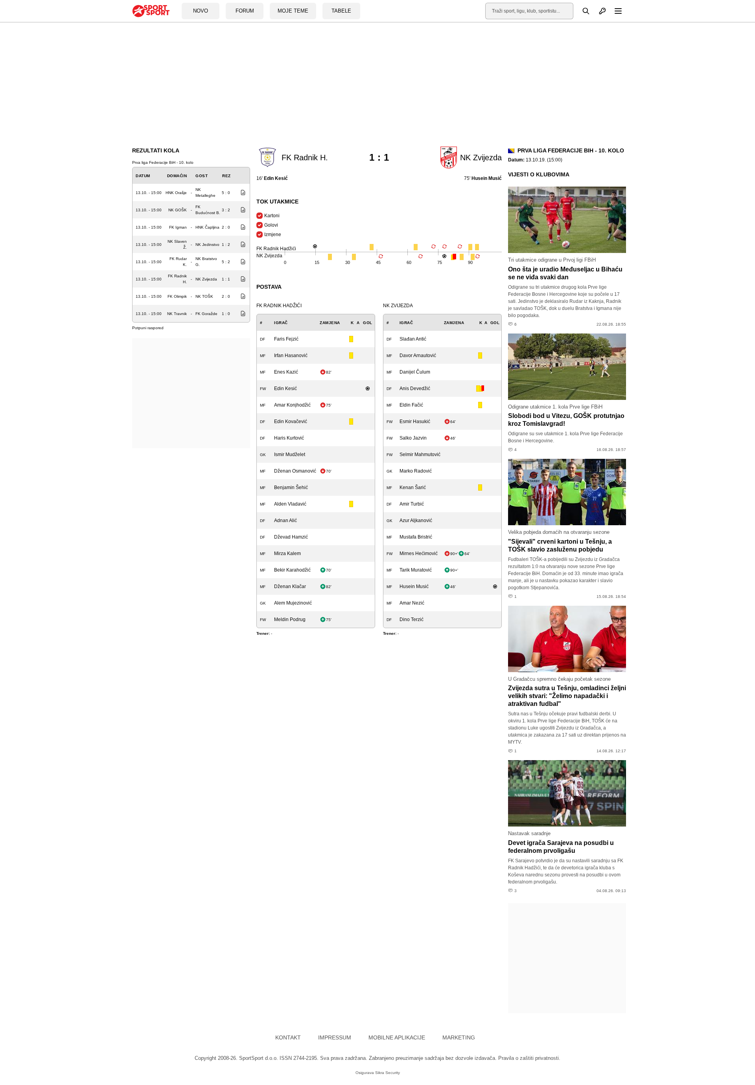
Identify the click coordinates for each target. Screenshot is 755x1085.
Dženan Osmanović (295, 471)
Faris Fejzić (286, 339)
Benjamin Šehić (291, 487)
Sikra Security (387, 1072)
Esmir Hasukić (415, 421)
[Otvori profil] (598, 11)
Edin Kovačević (290, 421)
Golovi (271, 225)
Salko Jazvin (413, 438)
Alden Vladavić (290, 504)
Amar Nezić (412, 603)
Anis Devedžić (415, 388)
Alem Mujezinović (293, 603)
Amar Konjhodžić (292, 405)
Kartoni (272, 215)
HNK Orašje (176, 193)
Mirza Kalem (287, 553)
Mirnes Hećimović (419, 553)
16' (272, 178)
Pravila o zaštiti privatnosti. (529, 1058)
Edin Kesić (285, 388)
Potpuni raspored (148, 328)
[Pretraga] (581, 11)
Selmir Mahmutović (420, 454)
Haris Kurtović (289, 438)
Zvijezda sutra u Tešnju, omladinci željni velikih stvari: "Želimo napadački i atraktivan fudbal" (567, 696)
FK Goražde (206, 314)
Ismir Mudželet (289, 454)
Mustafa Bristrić (416, 537)
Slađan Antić (413, 339)
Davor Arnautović (418, 355)
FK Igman (178, 227)
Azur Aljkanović (416, 520)
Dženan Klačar (290, 586)
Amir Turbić (412, 504)
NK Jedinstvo (207, 244)
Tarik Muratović (416, 570)
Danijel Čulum (415, 372)
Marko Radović (416, 471)
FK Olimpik (177, 296)
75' (483, 178)
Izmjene (272, 234)
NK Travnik (177, 314)
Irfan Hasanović (291, 355)
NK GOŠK (177, 210)
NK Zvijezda (206, 279)
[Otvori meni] (614, 11)
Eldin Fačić (411, 405)
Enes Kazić (286, 372)
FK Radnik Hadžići (279, 305)
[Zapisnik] (241, 192)
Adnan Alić (285, 520)
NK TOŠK (204, 296)
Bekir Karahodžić (292, 570)
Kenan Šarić (413, 487)
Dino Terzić (412, 619)
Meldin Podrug (290, 619)
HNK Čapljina (207, 227)
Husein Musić (414, 586)
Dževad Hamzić (291, 537)
